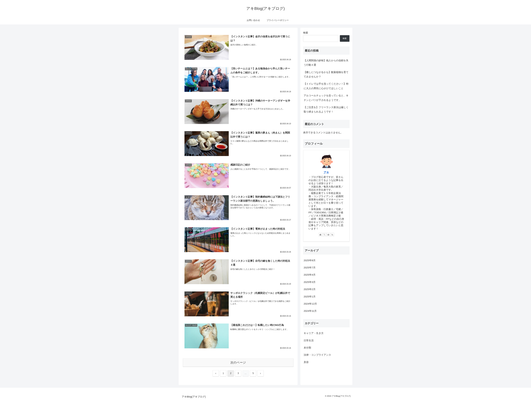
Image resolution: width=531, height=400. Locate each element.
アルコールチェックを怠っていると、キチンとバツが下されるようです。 (326, 97)
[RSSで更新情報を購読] (332, 234)
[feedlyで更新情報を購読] (328, 234)
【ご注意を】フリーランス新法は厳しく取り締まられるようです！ (326, 109)
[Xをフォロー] (324, 234)
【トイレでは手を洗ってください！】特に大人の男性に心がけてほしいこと (326, 86)
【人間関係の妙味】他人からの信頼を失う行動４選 (326, 62)
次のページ (238, 362)
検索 (305, 32)
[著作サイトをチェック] (320, 234)
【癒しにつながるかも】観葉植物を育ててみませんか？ (326, 74)
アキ (326, 172)
